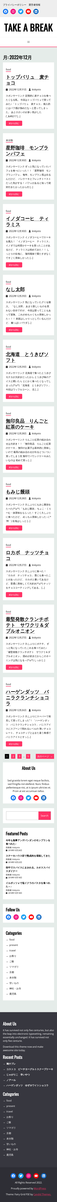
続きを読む (15, 124)
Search (44, 815)
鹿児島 (12, 993)
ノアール (11, 1080)
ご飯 (11, 961)
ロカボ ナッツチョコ (27, 555)
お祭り (12, 956)
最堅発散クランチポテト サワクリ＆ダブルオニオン (27, 624)
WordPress (40, 1188)
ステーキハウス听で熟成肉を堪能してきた (28, 855)
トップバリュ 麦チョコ (27, 79)
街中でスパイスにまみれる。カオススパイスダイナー (28, 869)
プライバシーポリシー (14, 4)
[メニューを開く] (28, 42)
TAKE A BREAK (28, 27)
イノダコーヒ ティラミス (27, 221)
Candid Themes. (42, 1194)
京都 (11, 972)
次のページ (45, 756)
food (8, 69)
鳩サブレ (11, 1063)
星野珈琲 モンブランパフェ (27, 150)
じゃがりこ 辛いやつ (18, 1074)
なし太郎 (15, 289)
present (13, 945)
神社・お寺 (15, 988)
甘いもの (14, 983)
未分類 (9, 140)
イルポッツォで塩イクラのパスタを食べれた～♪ (28, 884)
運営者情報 (34, 4)
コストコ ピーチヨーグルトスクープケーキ (29, 1069)
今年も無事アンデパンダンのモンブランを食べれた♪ (28, 841)
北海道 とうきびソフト (27, 357)
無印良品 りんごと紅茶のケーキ (27, 423)
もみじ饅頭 (18, 491)
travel (12, 950)
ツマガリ (14, 966)
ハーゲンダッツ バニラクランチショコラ (27, 697)
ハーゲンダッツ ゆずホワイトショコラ (27, 1085)
